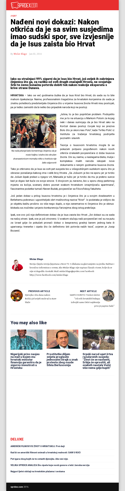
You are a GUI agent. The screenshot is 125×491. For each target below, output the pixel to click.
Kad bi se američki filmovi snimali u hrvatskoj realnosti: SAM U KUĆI (45, 452)
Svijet (13, 16)
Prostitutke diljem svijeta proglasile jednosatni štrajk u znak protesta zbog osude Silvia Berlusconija (62, 359)
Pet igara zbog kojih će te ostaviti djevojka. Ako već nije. (39, 459)
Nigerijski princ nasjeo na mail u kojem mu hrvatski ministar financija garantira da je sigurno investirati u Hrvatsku (26, 360)
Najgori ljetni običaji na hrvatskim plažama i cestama (38, 471)
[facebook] (107, 486)
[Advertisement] (62, 66)
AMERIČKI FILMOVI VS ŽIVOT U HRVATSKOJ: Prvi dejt (38, 446)
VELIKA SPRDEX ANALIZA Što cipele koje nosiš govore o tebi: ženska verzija (50, 465)
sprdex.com (17, 487)
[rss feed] (113, 486)
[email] (101, 486)
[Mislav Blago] (17, 264)
